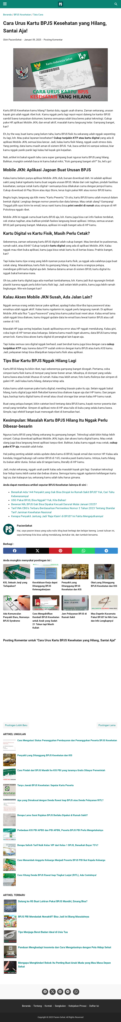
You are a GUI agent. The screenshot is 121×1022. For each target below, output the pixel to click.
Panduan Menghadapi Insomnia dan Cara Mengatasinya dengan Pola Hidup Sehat (64, 947)
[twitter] (37, 551)
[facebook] (14, 551)
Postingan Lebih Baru (16, 725)
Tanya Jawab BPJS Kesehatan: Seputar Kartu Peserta (45, 785)
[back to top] (115, 1015)
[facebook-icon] (45, 992)
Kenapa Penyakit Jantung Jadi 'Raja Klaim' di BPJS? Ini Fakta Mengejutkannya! (57, 516)
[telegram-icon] (68, 992)
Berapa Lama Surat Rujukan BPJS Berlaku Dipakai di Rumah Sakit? (52, 815)
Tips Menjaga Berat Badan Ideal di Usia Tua (43, 932)
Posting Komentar (53, 39)
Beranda (26, 1006)
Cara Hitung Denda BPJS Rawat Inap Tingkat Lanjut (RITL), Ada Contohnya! (56, 875)
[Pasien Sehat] (60, 4)
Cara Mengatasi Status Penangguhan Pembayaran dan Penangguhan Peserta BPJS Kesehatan (67, 740)
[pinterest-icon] (60, 992)
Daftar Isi (94, 1006)
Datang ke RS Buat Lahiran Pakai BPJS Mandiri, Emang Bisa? (52, 901)
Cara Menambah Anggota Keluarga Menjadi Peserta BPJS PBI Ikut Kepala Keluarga (61, 860)
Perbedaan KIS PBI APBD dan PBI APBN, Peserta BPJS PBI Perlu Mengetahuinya (60, 830)
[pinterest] (60, 551)
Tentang (37, 1006)
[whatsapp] (83, 551)
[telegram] (106, 551)
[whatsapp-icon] (76, 992)
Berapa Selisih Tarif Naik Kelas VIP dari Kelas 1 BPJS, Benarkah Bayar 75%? (57, 845)
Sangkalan (60, 1006)
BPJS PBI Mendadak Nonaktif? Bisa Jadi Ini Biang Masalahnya (53, 916)
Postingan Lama (106, 725)
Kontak (48, 1006)
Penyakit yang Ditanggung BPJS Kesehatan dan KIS (44, 755)
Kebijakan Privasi (77, 1006)
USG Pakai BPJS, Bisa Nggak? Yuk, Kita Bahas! (38, 500)
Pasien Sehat (59, 1017)
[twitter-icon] (52, 992)
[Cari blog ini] (116, 4)
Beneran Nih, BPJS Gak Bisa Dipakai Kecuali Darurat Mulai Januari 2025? (54, 504)
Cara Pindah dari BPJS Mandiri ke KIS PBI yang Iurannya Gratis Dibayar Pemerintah (61, 770)
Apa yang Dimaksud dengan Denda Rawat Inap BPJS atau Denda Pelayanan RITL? (60, 800)
